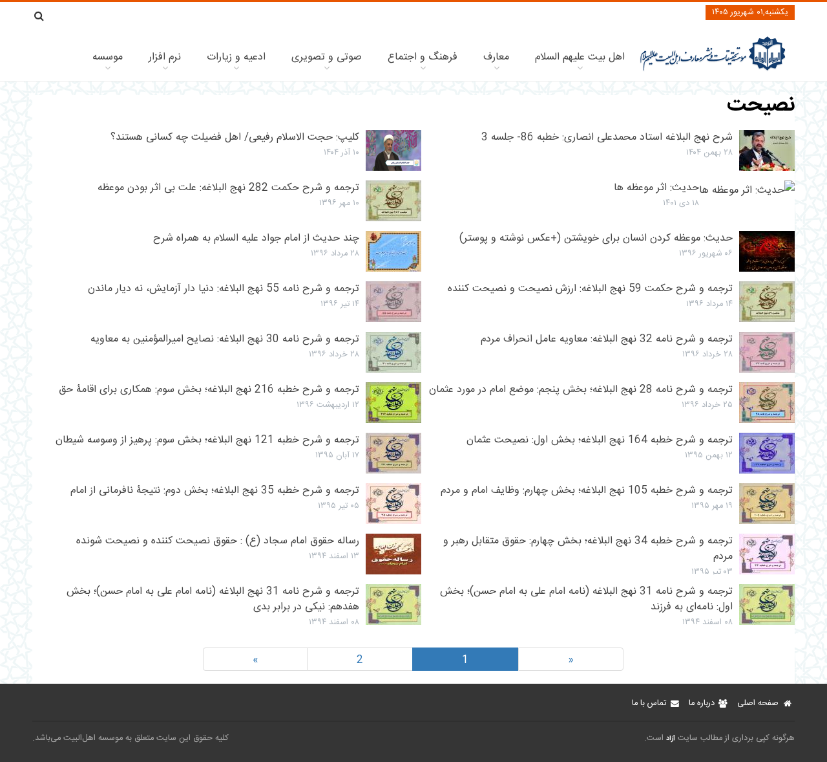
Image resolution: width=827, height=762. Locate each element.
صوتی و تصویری (326, 57)
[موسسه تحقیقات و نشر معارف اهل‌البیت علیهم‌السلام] (713, 69)
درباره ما (702, 703)
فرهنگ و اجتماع (422, 57)
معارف (496, 57)
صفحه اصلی (758, 703)
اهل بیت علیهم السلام (580, 57)
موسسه (107, 57)
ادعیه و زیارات (236, 57)
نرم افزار (165, 57)
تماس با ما (649, 703)
